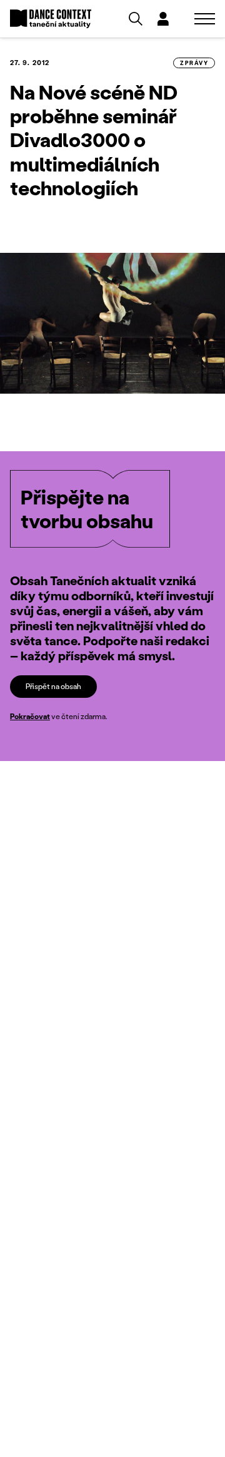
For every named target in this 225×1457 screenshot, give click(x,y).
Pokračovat (30, 716)
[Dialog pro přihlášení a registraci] (163, 19)
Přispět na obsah (53, 686)
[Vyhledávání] (135, 19)
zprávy (194, 62)
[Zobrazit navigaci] (204, 19)
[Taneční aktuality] (50, 19)
